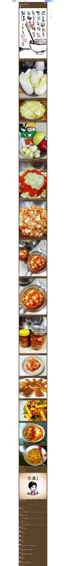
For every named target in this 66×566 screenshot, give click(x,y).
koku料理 (21, 468)
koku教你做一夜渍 (22, 471)
